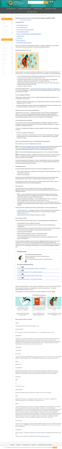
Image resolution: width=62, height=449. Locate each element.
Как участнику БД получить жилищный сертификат (29, 34)
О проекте (12, 444)
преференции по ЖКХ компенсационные (27, 181)
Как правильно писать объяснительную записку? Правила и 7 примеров (23, 308)
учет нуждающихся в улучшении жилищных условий (36, 146)
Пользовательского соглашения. (43, 436)
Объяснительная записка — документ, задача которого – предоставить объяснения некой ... (22, 314)
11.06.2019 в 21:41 (18, 378)
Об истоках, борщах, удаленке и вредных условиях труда (30, 275)
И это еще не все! (21, 40)
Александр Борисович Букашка (25, 19)
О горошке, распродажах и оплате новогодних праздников (30, 271)
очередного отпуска (30, 233)
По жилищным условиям (22, 31)
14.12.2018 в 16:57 (18, 330)
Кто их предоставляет (22, 27)
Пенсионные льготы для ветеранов (25, 29)
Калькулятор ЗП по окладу (24, 8)
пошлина (42, 203)
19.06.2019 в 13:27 (18, 384)
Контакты (18, 444)
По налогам (19, 38)
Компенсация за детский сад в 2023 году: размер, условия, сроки (54, 308)
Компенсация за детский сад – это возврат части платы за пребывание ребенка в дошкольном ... (54, 314)
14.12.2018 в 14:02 (18, 324)
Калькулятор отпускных (50, 8)
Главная (17, 15)
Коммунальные (20, 36)
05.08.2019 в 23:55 (18, 404)
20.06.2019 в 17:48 (18, 390)
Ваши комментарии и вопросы (24, 42)
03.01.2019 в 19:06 (18, 348)
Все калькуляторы (11, 8)
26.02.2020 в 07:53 (18, 421)
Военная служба (22, 15)
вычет (23, 194)
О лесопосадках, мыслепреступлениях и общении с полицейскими (31, 268)
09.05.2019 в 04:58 (18, 355)
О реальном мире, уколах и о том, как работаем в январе (30, 279)
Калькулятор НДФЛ (38, 8)
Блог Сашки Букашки (31, 11)
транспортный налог (22, 210)
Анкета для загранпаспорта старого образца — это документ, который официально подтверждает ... (39, 314)
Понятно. (54, 447)
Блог (22, 270)
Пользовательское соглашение (44, 444)
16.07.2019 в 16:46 (18, 397)
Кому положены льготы (22, 25)
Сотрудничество (26, 444)
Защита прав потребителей (5, 26)
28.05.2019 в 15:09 (18, 369)
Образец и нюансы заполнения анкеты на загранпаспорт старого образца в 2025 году (38, 308)
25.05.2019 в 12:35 (18, 362)
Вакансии (33, 444)
